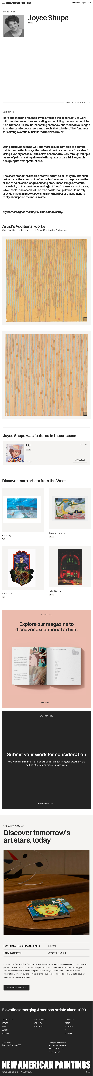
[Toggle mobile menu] (3, 3)
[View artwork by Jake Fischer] (70, 566)
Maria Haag (5, 535)
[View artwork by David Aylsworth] (70, 508)
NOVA (4, 1026)
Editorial (6, 1033)
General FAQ (38, 1026)
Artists (5, 1023)
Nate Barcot (6, 594)
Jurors (5, 1029)
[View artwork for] (85, 319)
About (67, 1023)
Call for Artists (40, 1019)
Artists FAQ (38, 1023)
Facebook (68, 1033)
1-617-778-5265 (54, 1052)
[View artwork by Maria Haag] (22, 510)
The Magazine (7, 1019)
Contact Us (69, 1019)
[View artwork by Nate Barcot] (22, 568)
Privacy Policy (26, 1072)
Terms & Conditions (10, 1072)
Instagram (69, 1026)
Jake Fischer (55, 591)
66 (28, 445)
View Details (80, 460)
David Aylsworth (57, 533)
